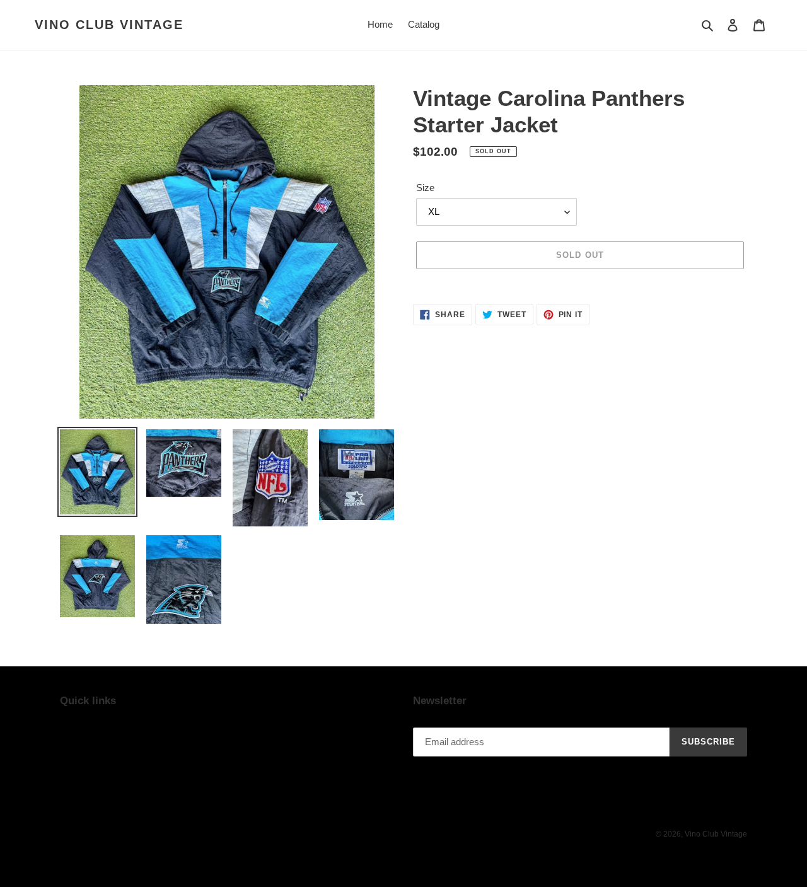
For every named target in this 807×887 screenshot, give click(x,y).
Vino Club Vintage (109, 25)
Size (425, 187)
